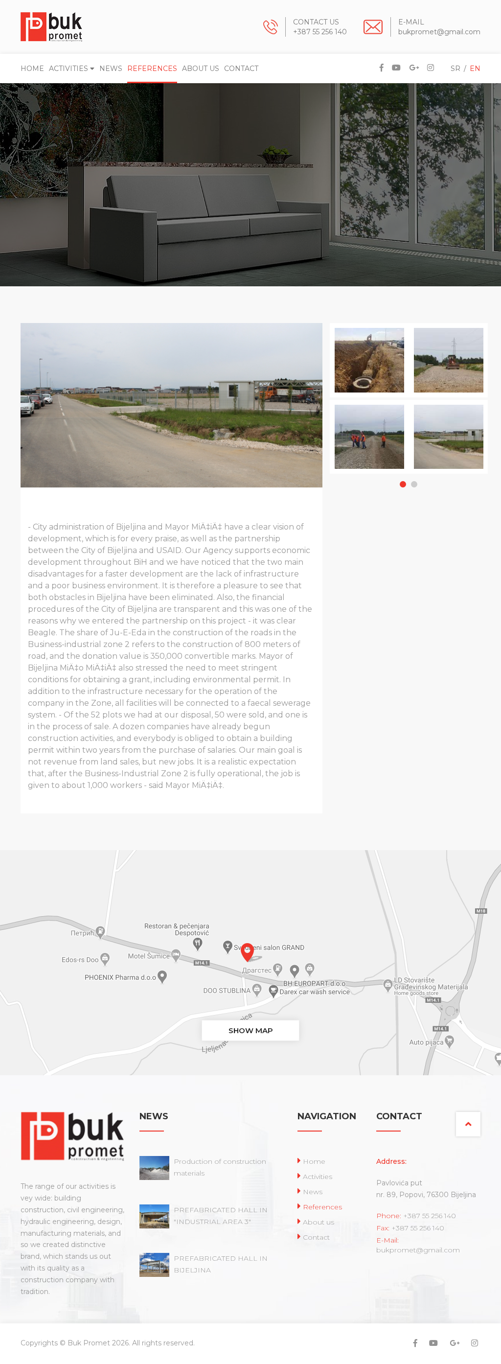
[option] (348, 399)
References (152, 68)
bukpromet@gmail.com (439, 31)
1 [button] (403, 484)
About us (200, 68)
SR (455, 68)
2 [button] (414, 484)
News (110, 68)
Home (32, 68)
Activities (69, 68)
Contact (241, 68)
